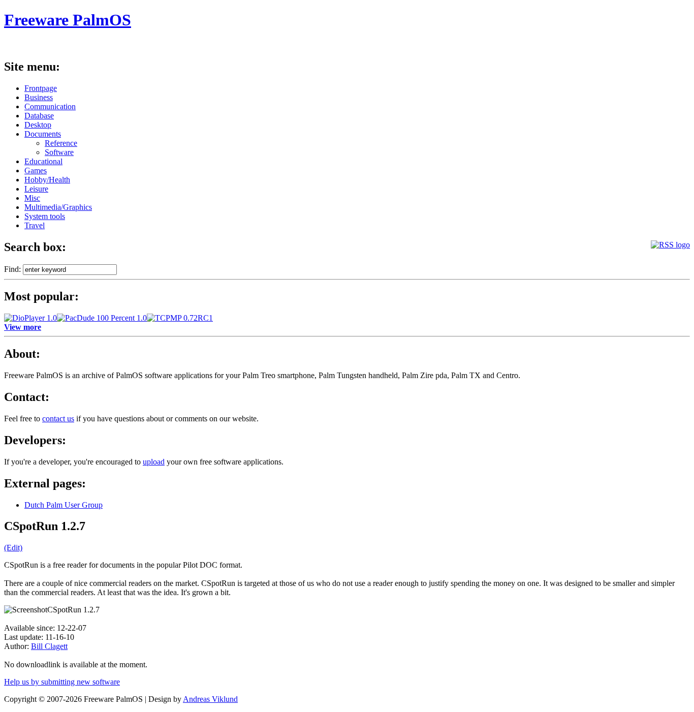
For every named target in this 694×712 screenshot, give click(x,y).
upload (154, 461)
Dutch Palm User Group (63, 505)
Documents (42, 134)
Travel (34, 225)
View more (22, 327)
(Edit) (13, 547)
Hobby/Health (47, 179)
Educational (43, 161)
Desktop (37, 124)
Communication (50, 106)
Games (35, 170)
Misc (32, 198)
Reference (61, 143)
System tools (44, 216)
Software (59, 152)
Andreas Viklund (210, 699)
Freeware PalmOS (67, 20)
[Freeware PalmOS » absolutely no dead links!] (670, 244)
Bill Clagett (49, 646)
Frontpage (40, 88)
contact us (58, 418)
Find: (12, 269)
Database (39, 115)
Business (38, 97)
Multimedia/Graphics (58, 207)
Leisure (36, 188)
